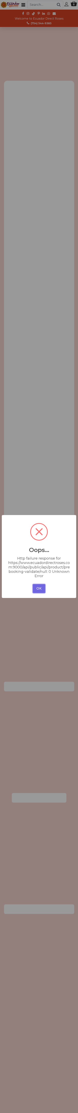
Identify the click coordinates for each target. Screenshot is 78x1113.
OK (39, 588)
